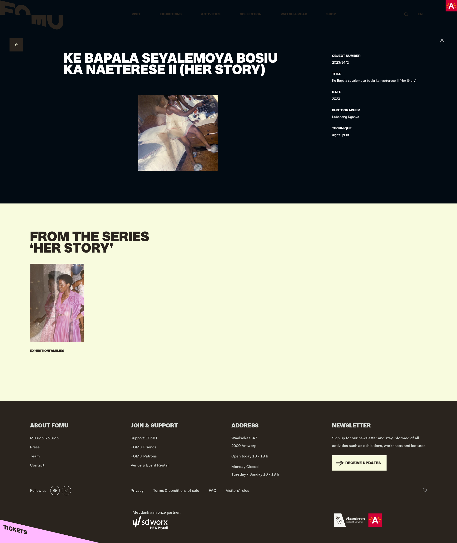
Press (35, 447)
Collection (251, 14)
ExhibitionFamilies (47, 351)
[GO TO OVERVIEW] (16, 44)
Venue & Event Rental (150, 465)
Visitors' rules (237, 490)
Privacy (137, 490)
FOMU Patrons (144, 456)
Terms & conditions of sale (176, 490)
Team (35, 456)
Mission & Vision (44, 438)
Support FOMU (144, 438)
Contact (37, 465)
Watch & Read (294, 14)
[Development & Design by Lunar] (425, 490)
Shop (331, 14)
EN (420, 14)
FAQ (212, 490)
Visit (136, 14)
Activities (210, 14)
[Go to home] (31, 14)
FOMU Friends (143, 447)
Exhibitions (171, 14)
